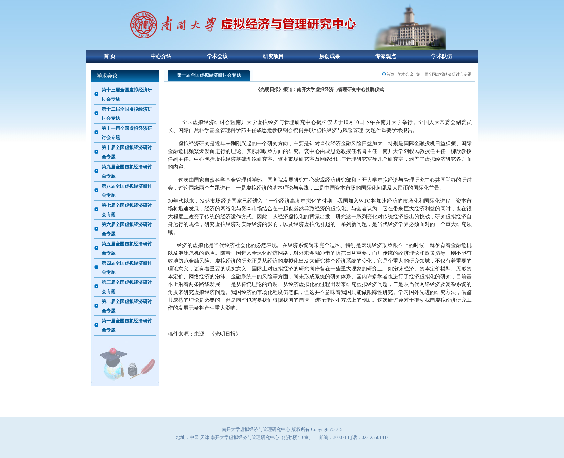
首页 (390, 74)
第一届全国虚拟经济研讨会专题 (443, 74)
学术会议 (405, 74)
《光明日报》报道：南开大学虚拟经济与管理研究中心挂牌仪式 (320, 89)
